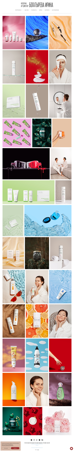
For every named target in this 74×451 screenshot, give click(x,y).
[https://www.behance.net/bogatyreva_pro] (42, 440)
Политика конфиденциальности (37, 443)
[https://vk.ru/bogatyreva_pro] (31, 440)
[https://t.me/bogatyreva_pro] (39, 440)
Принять (15, 448)
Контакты (47, 10)
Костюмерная (55, 10)
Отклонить (6, 448)
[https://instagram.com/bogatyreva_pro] (34, 440)
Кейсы (40, 10)
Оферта (37, 445)
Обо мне (27, 10)
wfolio (38, 449)
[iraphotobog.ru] (37, 4)
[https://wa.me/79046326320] (36, 440)
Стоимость (34, 10)
